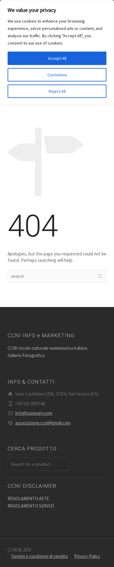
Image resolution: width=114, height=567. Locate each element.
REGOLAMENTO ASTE (28, 498)
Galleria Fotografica (26, 355)
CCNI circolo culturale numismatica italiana (47, 348)
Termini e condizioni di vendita (39, 556)
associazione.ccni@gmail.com (43, 423)
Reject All (57, 91)
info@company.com (33, 413)
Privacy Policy (87, 556)
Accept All (57, 58)
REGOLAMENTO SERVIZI (31, 506)
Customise (57, 75)
